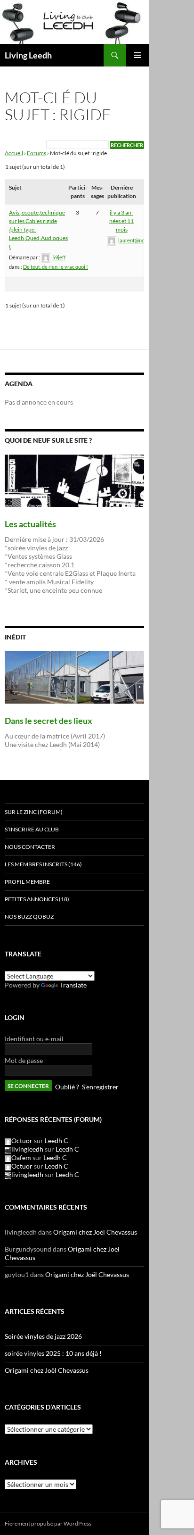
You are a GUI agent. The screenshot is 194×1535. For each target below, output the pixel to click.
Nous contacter (30, 846)
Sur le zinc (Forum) (34, 811)
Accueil (14, 153)
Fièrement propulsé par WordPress (48, 1523)
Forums (36, 153)
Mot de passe (24, 1060)
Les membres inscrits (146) (43, 864)
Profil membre (27, 881)
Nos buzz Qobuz (29, 916)
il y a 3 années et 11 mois (121, 221)
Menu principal (137, 55)
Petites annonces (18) (37, 899)
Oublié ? (67, 1087)
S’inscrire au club (32, 829)
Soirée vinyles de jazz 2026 (43, 1336)
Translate (73, 985)
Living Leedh (28, 55)
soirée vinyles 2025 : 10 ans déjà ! (53, 1353)
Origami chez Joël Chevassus (95, 1232)
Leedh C (56, 1141)
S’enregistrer (100, 1087)
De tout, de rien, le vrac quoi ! (55, 267)
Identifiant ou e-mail (34, 1039)
